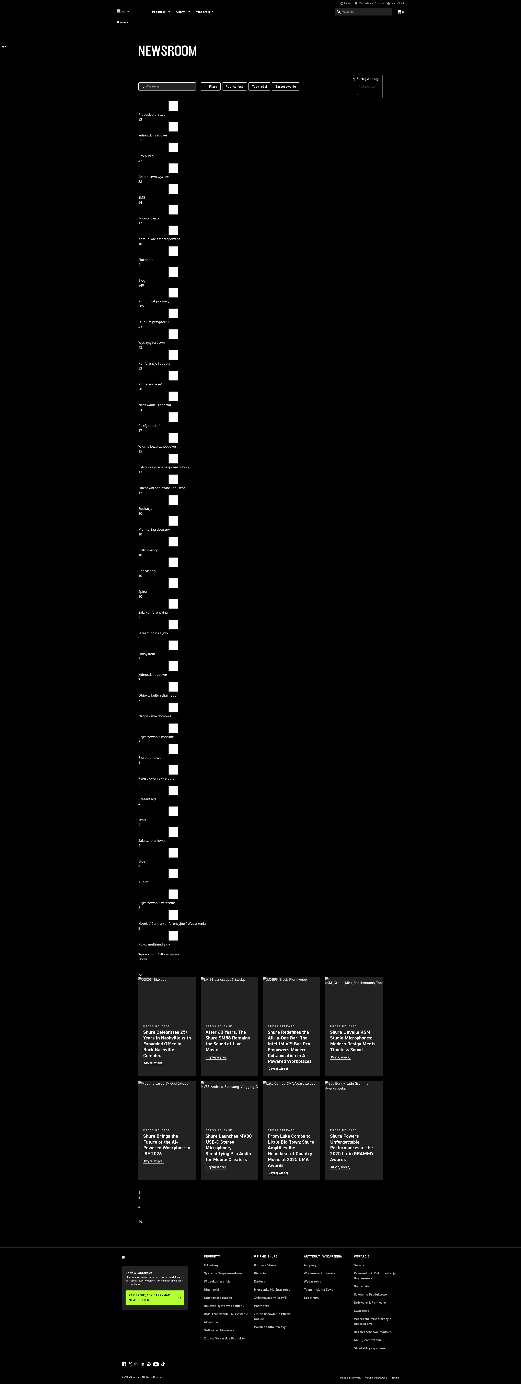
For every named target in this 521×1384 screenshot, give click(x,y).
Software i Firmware (219, 1330)
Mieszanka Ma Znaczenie (272, 1290)
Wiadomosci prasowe (319, 1273)
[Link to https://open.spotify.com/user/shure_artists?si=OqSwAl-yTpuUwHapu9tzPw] (149, 1364)
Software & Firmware (370, 1303)
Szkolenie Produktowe (370, 1294)
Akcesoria (211, 1322)
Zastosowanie (285, 87)
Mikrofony (211, 1265)
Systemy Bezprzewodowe (223, 1273)
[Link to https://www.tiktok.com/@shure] (163, 1364)
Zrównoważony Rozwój (270, 1298)
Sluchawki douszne (218, 1298)
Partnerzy (261, 1306)
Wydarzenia (312, 1281)
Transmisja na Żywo (318, 1290)
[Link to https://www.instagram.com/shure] (136, 1364)
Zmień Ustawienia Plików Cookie (272, 1316)
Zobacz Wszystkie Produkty (224, 1338)
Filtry (213, 87)
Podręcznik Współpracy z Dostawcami (372, 1321)
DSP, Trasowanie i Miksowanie (226, 1314)
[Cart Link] (399, 12)
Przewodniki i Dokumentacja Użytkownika (375, 1275)
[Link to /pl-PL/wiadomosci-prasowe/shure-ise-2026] (167, 1130)
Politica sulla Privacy (350, 1378)
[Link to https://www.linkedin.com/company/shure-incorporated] (142, 1364)
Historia (260, 1273)
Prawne (395, 1378)
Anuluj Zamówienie (368, 1340)
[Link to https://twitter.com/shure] (130, 1364)
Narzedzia (361, 1286)
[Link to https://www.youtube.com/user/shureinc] (156, 1364)
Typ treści (259, 87)
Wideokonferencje (217, 1281)
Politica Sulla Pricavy (270, 1327)
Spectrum (311, 1298)
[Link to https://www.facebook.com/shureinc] (124, 1364)
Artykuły (310, 1265)
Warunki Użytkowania (375, 1378)
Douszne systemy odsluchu (224, 1306)
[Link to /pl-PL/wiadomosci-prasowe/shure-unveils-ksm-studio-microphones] (354, 1026)
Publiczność (234, 87)
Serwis (359, 1265)
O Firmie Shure (265, 1265)
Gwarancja (361, 1311)
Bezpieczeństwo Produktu (373, 1332)
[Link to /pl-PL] (130, 11)
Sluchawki (211, 1290)
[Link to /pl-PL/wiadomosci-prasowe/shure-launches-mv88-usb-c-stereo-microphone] (229, 1130)
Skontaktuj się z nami (370, 1348)
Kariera (259, 1281)
